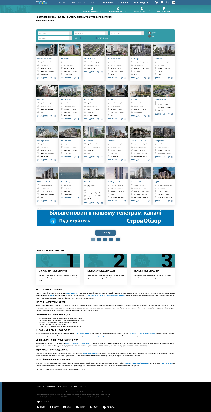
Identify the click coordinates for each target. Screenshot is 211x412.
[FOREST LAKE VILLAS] (140, 132)
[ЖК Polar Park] (70, 91)
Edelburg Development (164, 153)
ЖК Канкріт (135, 59)
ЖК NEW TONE (66, 59)
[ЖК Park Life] (94, 132)
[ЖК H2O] (140, 91)
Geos (112, 74)
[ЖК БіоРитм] (94, 91)
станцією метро (97, 296)
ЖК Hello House (89, 182)
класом (51, 296)
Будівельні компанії (142, 11)
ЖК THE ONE (112, 100)
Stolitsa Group (138, 112)
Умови (83, 386)
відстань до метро (83, 333)
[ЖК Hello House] (94, 173)
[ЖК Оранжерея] (164, 132)
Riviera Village (65, 182)
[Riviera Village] (70, 173)
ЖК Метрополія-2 (114, 182)
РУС (64, 2)
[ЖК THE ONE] (117, 91)
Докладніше (42, 78)
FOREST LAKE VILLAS (138, 141)
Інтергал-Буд (44, 74)
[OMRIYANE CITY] (94, 50)
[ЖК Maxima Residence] (47, 173)
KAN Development (92, 115)
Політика (73, 386)
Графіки (123, 2)
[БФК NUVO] (117, 132)
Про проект (62, 386)
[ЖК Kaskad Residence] (47, 50)
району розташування (82, 343)
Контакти (40, 386)
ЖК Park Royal (66, 141)
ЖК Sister (40, 100)
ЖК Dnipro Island (43, 141)
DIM (112, 115)
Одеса (92, 2)
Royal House (67, 153)
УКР (59, 2)
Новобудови (142, 2)
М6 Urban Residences (115, 59)
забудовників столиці (90, 353)
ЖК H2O (134, 100)
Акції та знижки (163, 11)
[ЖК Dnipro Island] (47, 132)
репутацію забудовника (147, 333)
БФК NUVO (111, 141)
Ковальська (114, 156)
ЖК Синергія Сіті (160, 100)
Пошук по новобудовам (92, 11)
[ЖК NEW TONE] (70, 50)
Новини (108, 2)
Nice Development (92, 199)
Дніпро (86, 2)
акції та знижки (167, 363)
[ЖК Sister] (47, 91)
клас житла (132, 333)
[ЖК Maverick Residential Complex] (140, 173)
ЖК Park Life (88, 141)
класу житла (69, 343)
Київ (73, 2)
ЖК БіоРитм (88, 100)
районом (89, 296)
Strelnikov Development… (165, 197)
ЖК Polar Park (66, 100)
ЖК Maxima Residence (45, 182)
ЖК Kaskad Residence (44, 59)
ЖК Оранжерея (160, 141)
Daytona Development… (117, 197)
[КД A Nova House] (164, 173)
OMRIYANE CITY (89, 59)
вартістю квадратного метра (115, 296)
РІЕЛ (135, 74)
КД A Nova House (160, 182)
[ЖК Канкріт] (140, 50)
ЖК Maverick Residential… (140, 182)
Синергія (160, 110)
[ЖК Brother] (164, 50)
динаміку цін (102, 336)
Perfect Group (68, 74)
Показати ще (105, 233)
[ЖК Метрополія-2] (117, 173)
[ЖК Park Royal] (70, 132)
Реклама (51, 386)
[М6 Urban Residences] (117, 50)
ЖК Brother (158, 59)
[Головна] (42, 2)
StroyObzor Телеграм (44, 401)
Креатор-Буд (91, 68)
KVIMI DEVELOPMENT (140, 156)
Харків (79, 2)
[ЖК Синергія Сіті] (164, 91)
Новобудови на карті (117, 11)
